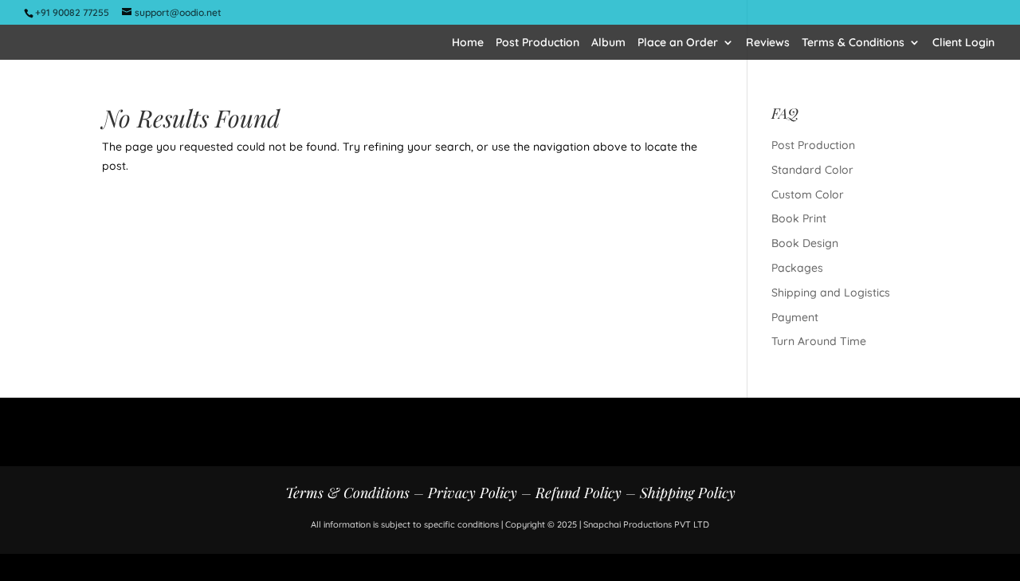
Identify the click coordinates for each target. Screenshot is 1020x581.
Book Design (804, 243)
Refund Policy (579, 492)
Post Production (537, 43)
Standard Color (812, 170)
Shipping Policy (688, 492)
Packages (797, 268)
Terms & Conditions (853, 43)
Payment (794, 317)
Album (608, 43)
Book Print (798, 218)
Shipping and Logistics (830, 292)
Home (468, 43)
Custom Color (807, 194)
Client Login (963, 43)
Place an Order (678, 43)
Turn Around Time (818, 341)
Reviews (768, 43)
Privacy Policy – (482, 492)
